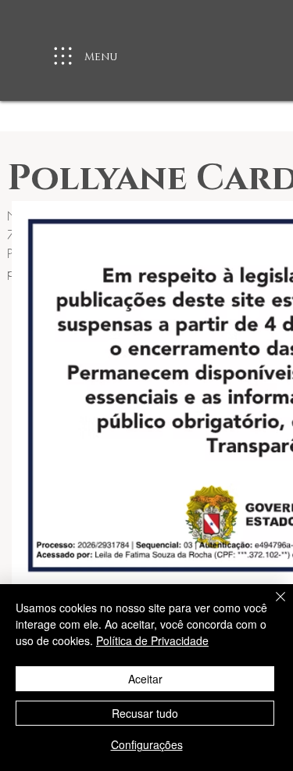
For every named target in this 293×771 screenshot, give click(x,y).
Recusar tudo (145, 713)
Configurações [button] (147, 744)
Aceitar (145, 679)
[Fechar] (271, 606)
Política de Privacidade (152, 640)
